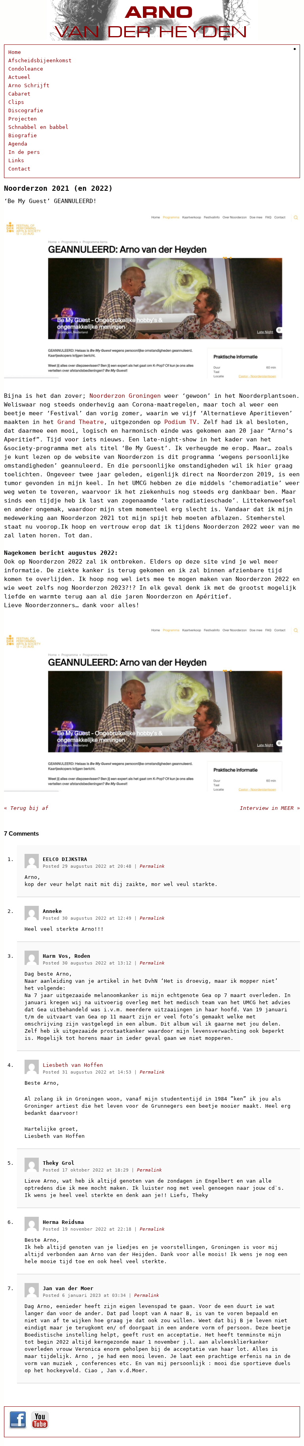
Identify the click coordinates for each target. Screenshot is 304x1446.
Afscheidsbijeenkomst (40, 60)
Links (16, 160)
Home (14, 52)
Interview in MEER (270, 808)
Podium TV (180, 422)
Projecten (22, 119)
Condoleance (25, 69)
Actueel (19, 77)
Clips (16, 102)
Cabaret (19, 94)
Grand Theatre (80, 422)
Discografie (25, 110)
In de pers (24, 152)
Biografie (22, 135)
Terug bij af (26, 808)
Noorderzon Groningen (125, 395)
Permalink (152, 866)
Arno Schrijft (28, 85)
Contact (19, 169)
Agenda (17, 144)
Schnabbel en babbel (38, 127)
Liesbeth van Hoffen (73, 1065)
